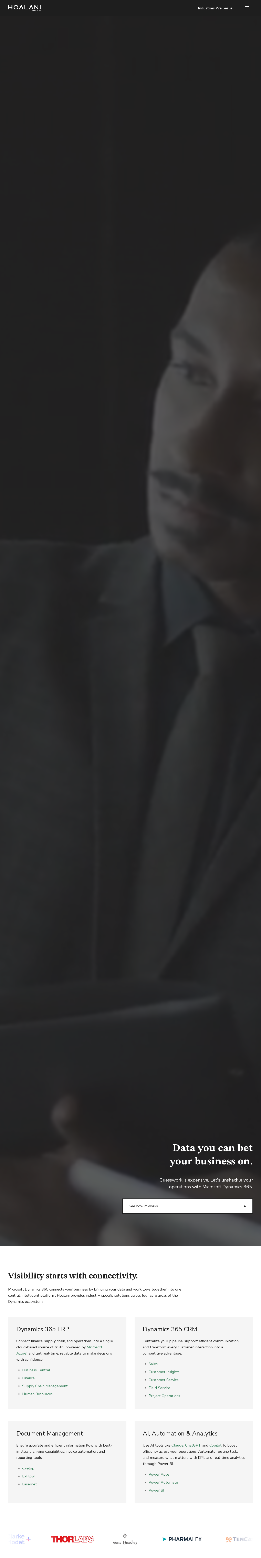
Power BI (156, 1490)
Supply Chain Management (45, 1386)
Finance (28, 1378)
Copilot (215, 1445)
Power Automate (163, 1482)
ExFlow (28, 1476)
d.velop (28, 1468)
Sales (153, 1363)
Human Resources (37, 1394)
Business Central (36, 1370)
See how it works (143, 1206)
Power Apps (159, 1474)
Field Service (159, 1387)
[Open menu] (247, 8)
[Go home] (24, 8)
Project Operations (164, 1395)
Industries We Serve (215, 8)
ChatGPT (193, 1445)
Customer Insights (164, 1371)
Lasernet (29, 1484)
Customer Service (164, 1379)
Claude (177, 1445)
